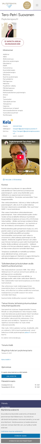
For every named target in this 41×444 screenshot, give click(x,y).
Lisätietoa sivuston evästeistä (11, 431)
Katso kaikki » (6, 359)
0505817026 (17, 126)
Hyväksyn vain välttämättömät (20, 441)
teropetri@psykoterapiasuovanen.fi (25, 129)
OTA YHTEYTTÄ (11, 376)
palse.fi (27, 332)
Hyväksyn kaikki (21, 436)
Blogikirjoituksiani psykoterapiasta (16, 350)
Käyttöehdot (5, 407)
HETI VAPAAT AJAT (27, 5)
